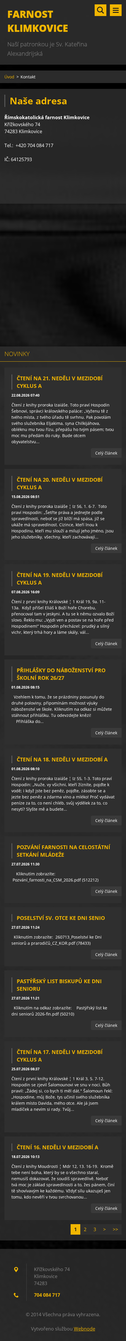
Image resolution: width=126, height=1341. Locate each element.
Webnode (84, 1329)
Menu (116, 10)
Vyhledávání (100, 10)
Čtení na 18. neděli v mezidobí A (62, 759)
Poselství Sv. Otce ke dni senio (61, 917)
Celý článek (106, 453)
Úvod (9, 77)
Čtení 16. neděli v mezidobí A (57, 1147)
